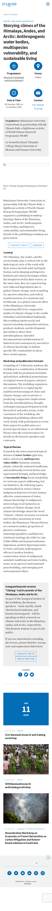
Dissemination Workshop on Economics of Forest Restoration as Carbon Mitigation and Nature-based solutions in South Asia (25, 838)
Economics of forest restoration (31, 829)
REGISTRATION (26, 658)
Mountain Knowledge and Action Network (14, 79)
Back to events (11, 15)
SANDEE (20, 731)
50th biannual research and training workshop (18, 785)
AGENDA (37, 245)
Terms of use (27, 883)
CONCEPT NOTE (19, 245)
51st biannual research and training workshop (25, 736)
